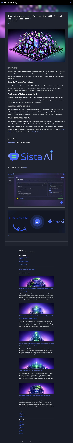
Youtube (21, 427)
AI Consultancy (23, 264)
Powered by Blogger (37, 438)
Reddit (21, 430)
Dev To (21, 413)
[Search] (71, 2)
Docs (20, 263)
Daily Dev (21, 416)
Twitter (21, 421)
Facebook (21, 424)
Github (21, 433)
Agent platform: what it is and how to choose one (30, 370)
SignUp (21, 258)
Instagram (22, 423)
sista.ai (25, 167)
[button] (8, 24)
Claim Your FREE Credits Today (27, 269)
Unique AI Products (24, 261)
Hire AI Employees (24, 257)
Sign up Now (11, 142)
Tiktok (21, 426)
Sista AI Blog (10, 2)
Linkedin (21, 431)
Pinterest (21, 428)
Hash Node (22, 415)
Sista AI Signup (36, 132)
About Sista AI (22, 260)
